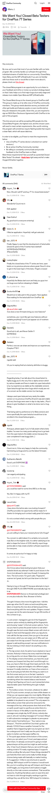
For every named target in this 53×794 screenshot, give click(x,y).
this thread (20, 82)
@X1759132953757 (14, 530)
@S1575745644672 (14, 565)
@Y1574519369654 (14, 486)
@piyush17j (11, 505)
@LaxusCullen (12, 309)
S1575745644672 (13, 594)
